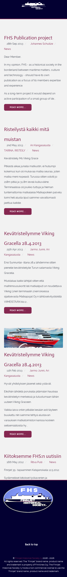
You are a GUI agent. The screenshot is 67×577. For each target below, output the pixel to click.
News (7, 49)
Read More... (18, 107)
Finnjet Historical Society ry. (29, 558)
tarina (8, 150)
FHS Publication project (28, 38)
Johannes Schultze (41, 43)
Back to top (32, 544)
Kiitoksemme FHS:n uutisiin (32, 456)
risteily (20, 150)
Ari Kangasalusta (40, 145)
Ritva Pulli (36, 462)
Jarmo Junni (37, 249)
